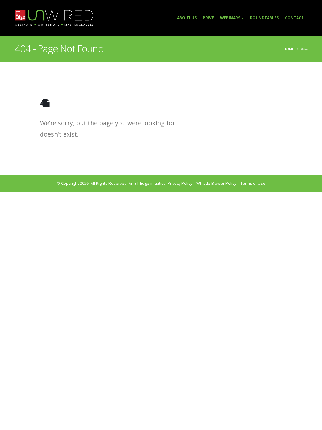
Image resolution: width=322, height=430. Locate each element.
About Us (187, 17)
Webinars (230, 17)
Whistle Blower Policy (216, 183)
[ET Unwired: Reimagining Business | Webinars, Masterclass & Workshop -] (54, 18)
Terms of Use (252, 183)
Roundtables (264, 17)
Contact (294, 17)
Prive (208, 17)
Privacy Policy (180, 183)
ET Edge (142, 183)
